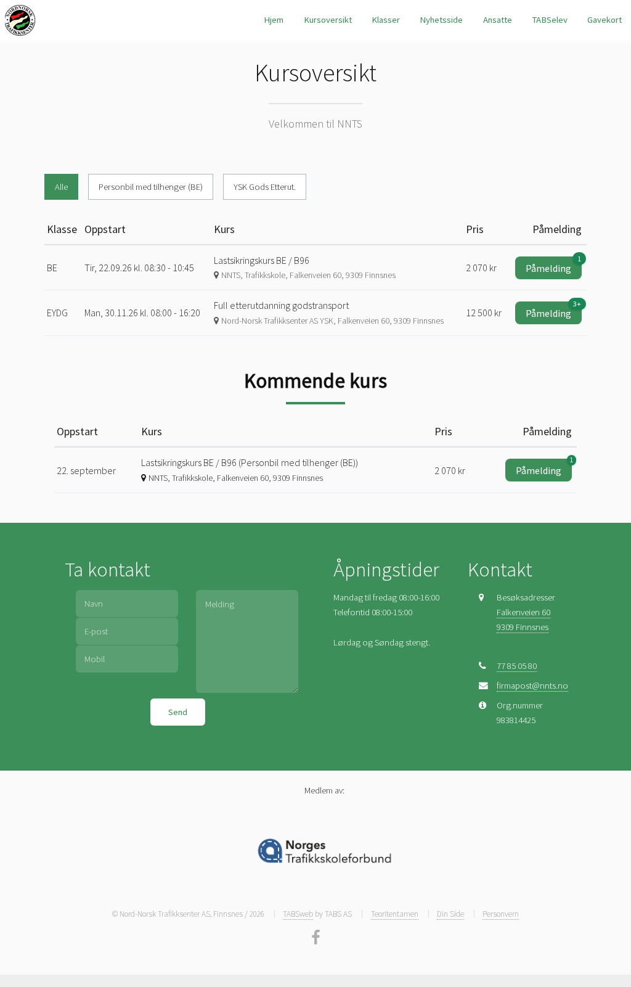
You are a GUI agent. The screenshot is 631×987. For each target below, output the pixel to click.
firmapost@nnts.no (532, 685)
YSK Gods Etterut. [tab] (265, 186)
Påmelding (553, 265)
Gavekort (604, 19)
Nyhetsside (441, 19)
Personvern (500, 914)
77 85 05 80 (517, 665)
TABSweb (298, 914)
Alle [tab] (61, 186)
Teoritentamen (394, 914)
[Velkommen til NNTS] (20, 20)
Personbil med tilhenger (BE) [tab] (151, 186)
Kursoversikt (328, 19)
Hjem (273, 19)
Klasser (386, 19)
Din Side (450, 914)
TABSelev (550, 19)
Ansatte (497, 19)
